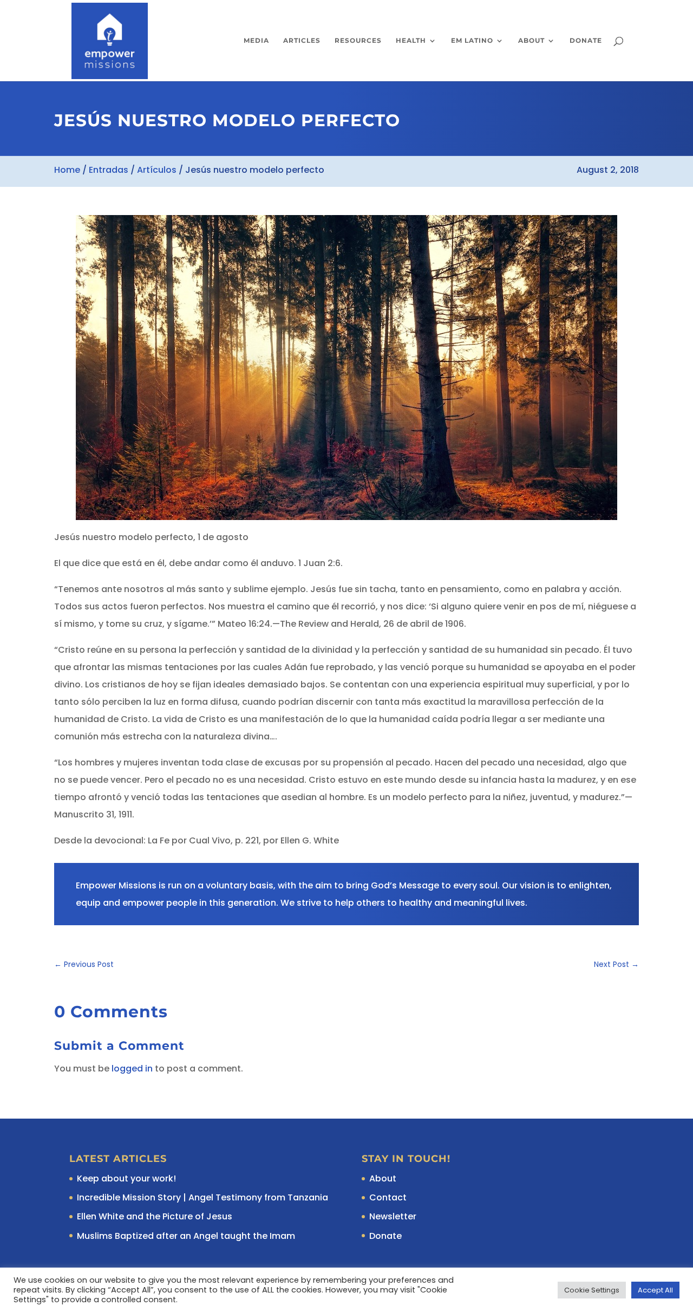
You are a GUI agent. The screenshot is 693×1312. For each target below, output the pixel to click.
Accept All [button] (655, 1290)
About (531, 40)
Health (411, 40)
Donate (586, 40)
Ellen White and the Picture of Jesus (154, 1216)
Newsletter (392, 1216)
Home (67, 170)
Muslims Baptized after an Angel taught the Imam (186, 1236)
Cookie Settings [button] (591, 1290)
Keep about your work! (126, 1178)
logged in (132, 1068)
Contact (388, 1197)
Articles (302, 40)
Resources (358, 40)
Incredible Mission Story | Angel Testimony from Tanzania (202, 1197)
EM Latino (472, 40)
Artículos (156, 170)
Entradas (108, 170)
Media (256, 40)
